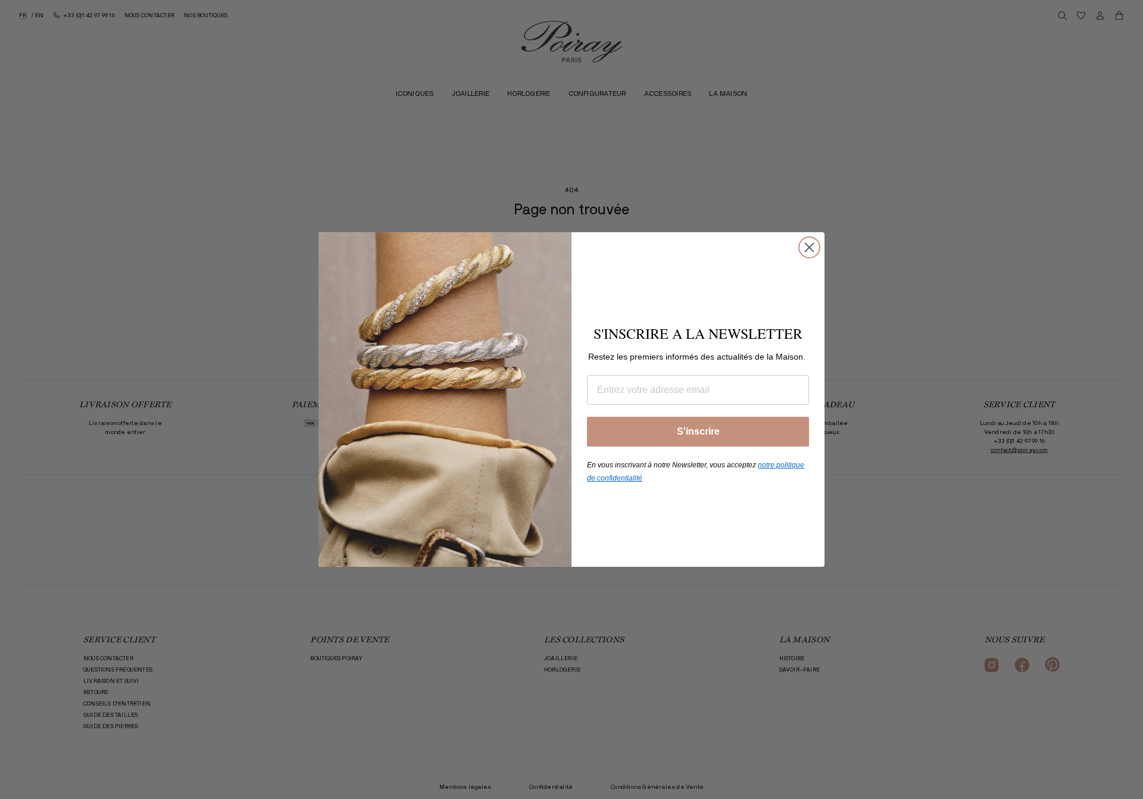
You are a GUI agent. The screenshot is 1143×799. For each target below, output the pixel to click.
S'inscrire (698, 431)
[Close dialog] (809, 247)
